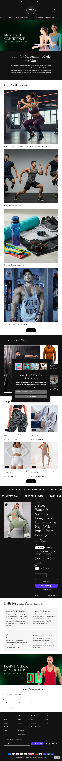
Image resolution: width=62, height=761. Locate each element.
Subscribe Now (31, 396)
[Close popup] (47, 362)
